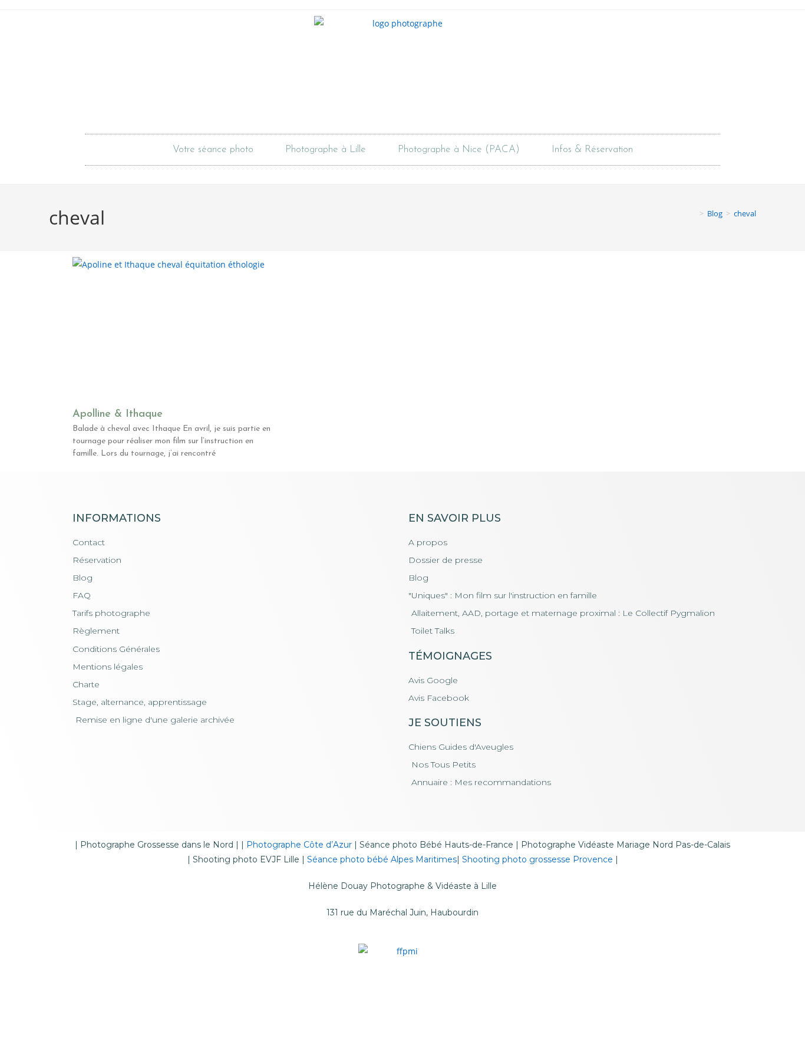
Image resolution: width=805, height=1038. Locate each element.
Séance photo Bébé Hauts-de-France (436, 844)
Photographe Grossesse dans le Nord (156, 844)
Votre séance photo (213, 149)
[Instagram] (419, 106)
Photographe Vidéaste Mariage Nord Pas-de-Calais (625, 844)
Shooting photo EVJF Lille (246, 859)
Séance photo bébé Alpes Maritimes (382, 859)
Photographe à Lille (325, 149)
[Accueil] (693, 213)
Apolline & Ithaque (117, 414)
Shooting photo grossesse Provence (537, 859)
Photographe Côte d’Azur (299, 844)
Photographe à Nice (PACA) (459, 149)
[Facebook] (386, 106)
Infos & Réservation (592, 149)
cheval (745, 213)
